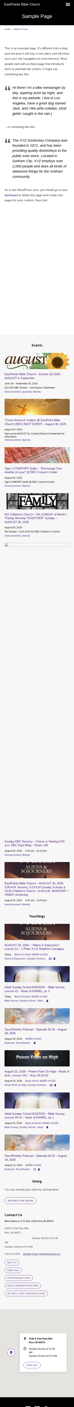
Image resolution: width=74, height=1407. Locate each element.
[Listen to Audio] (35, 1169)
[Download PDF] (54, 959)
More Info (32, 1365)
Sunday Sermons (36, 958)
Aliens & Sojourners (15, 958)
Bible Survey (11, 1001)
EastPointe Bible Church (22, 4)
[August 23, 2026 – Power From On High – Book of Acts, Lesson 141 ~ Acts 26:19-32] (37, 1064)
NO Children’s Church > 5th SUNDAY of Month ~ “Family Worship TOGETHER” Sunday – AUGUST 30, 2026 (36, 518)
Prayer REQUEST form (18, 1278)
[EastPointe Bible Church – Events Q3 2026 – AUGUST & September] (37, 366)
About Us (12, 1263)
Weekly (37, 392)
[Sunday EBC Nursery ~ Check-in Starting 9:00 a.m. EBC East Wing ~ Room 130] (37, 834)
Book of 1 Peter (22, 954)
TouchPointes (23, 1043)
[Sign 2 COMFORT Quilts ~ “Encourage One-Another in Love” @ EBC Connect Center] (37, 460)
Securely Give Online (20, 1200)
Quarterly (27, 392)
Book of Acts (31, 1081)
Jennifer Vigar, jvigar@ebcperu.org (41, 1254)
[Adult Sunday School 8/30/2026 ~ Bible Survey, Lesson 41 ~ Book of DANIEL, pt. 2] (37, 979)
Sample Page (20, 29)
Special (26, 440)
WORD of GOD (40, 954)
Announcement (13, 392)
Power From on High (16, 1085)
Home (7, 29)
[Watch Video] (50, 958)
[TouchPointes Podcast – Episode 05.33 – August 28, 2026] (37, 1021)
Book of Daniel (22, 996)
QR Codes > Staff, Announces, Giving (26, 1294)
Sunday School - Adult (31, 1001)
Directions (13, 1270)
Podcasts (9, 1043)
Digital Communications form (22, 1286)
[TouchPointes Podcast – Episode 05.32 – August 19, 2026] (37, 1148)
